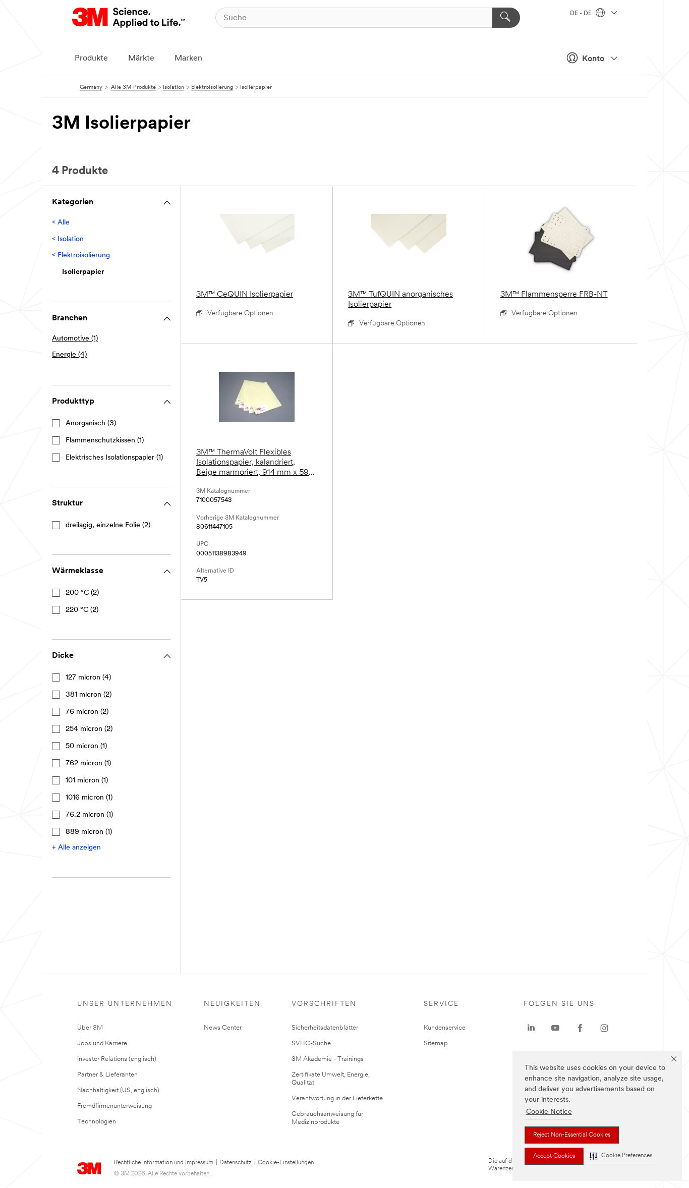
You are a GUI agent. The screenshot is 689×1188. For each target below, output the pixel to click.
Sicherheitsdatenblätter (325, 1028)
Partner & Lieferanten (107, 1074)
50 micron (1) (86, 746)
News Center (223, 1028)
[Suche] (506, 18)
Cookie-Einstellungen (286, 1163)
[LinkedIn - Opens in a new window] (531, 1028)
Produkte (91, 58)
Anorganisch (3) (91, 423)
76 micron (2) (87, 712)
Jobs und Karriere (102, 1043)
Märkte (141, 58)
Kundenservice (445, 1028)
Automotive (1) (75, 339)
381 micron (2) (88, 695)
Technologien (96, 1121)
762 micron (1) (88, 763)
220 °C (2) (82, 610)
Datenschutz (235, 1163)
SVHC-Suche (311, 1043)
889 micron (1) (89, 832)
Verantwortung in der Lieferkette (337, 1098)
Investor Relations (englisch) (116, 1059)
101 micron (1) (87, 780)
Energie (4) (69, 355)
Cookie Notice (549, 1112)
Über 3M (90, 1028)
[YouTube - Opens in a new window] (555, 1028)
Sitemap (436, 1043)
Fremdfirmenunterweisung (114, 1106)
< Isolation (68, 239)
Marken (188, 58)
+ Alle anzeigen (76, 848)
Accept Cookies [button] (554, 1156)
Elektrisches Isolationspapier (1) (114, 458)
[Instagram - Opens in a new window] (604, 1028)
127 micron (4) (88, 678)
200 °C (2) (82, 593)
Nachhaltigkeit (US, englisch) (118, 1090)
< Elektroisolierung (81, 255)
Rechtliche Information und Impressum (163, 1163)
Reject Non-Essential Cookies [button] (571, 1135)
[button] (621, 1156)
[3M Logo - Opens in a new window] (129, 18)
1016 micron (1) (89, 798)
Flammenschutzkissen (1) (105, 440)
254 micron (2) (89, 729)
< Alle (61, 223)
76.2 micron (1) (89, 815)
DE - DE (581, 14)
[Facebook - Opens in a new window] (580, 1028)
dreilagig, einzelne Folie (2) (108, 525)
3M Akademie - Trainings (328, 1059)
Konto (593, 59)
